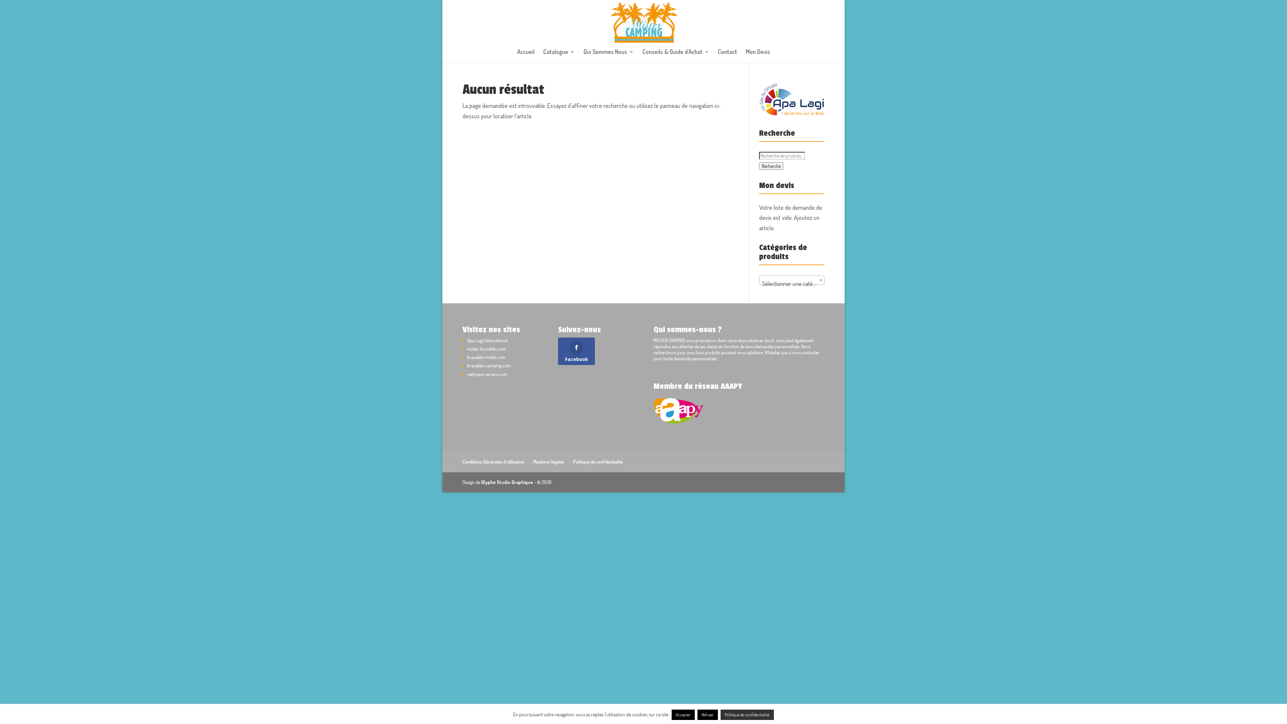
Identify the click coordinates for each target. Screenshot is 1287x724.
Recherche (771, 166)
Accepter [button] (683, 714)
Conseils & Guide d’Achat (672, 52)
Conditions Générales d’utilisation (494, 462)
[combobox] (791, 280)
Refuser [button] (707, 714)
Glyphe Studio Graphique (507, 482)
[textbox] (791, 283)
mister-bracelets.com (486, 349)
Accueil (526, 52)
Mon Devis (758, 52)
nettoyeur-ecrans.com (487, 374)
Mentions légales (548, 462)
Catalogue (555, 52)
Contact (727, 52)
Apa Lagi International (487, 340)
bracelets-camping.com (489, 365)
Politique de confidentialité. (747, 714)
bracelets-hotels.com (486, 357)
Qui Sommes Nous (605, 52)
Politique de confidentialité (598, 462)
